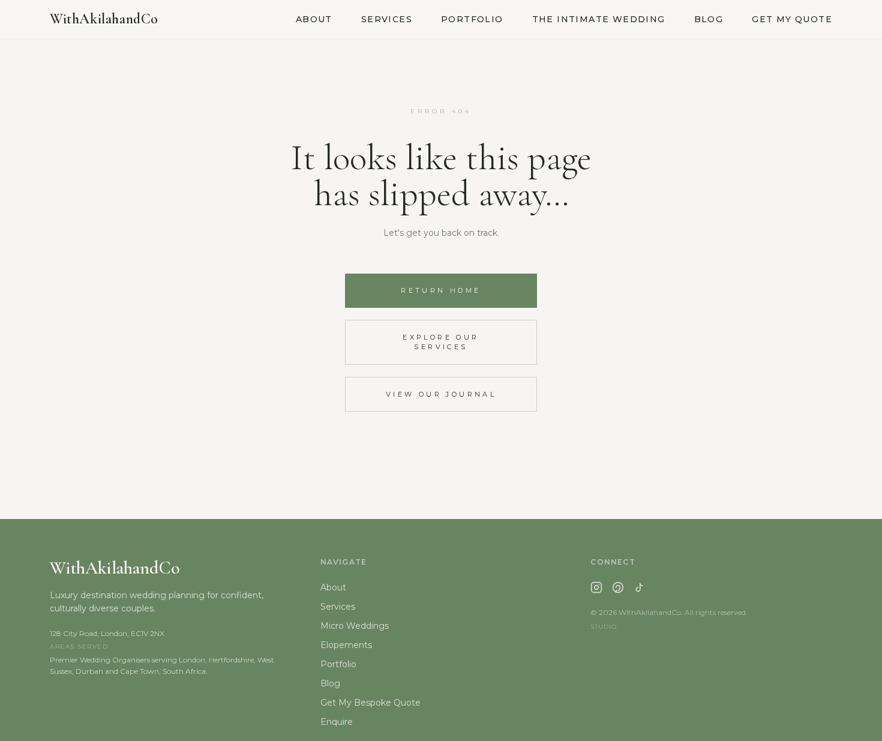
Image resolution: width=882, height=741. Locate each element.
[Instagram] (596, 587)
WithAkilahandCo (104, 19)
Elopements (346, 645)
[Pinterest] (618, 587)
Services (386, 19)
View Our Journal (441, 394)
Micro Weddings (354, 625)
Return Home (441, 290)
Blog (709, 19)
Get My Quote (792, 19)
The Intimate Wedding (598, 19)
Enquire (336, 721)
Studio (603, 627)
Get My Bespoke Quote (370, 702)
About (314, 19)
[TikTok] (640, 587)
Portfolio (472, 19)
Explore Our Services (441, 342)
